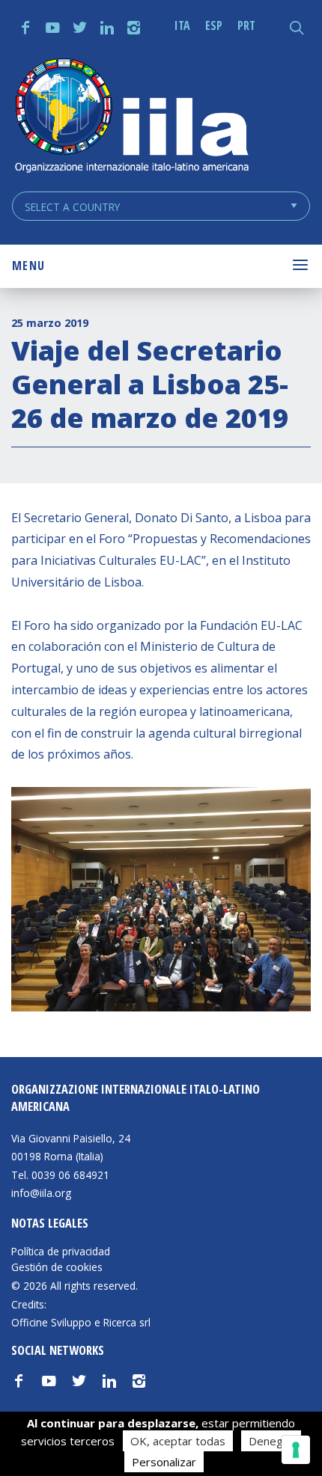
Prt (246, 25)
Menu (28, 265)
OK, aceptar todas (177, 1440)
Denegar (271, 1440)
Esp (213, 25)
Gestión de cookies (57, 1267)
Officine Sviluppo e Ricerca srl (81, 1322)
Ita (182, 25)
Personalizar (164, 1461)
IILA (131, 117)
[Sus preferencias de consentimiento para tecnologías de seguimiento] (296, 1450)
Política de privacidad (60, 1251)
